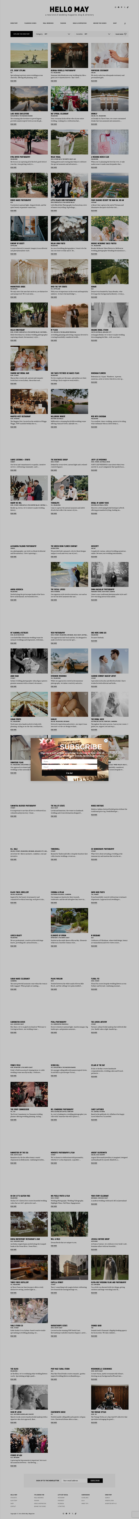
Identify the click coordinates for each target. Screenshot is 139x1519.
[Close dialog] (106, 740)
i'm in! (69, 773)
